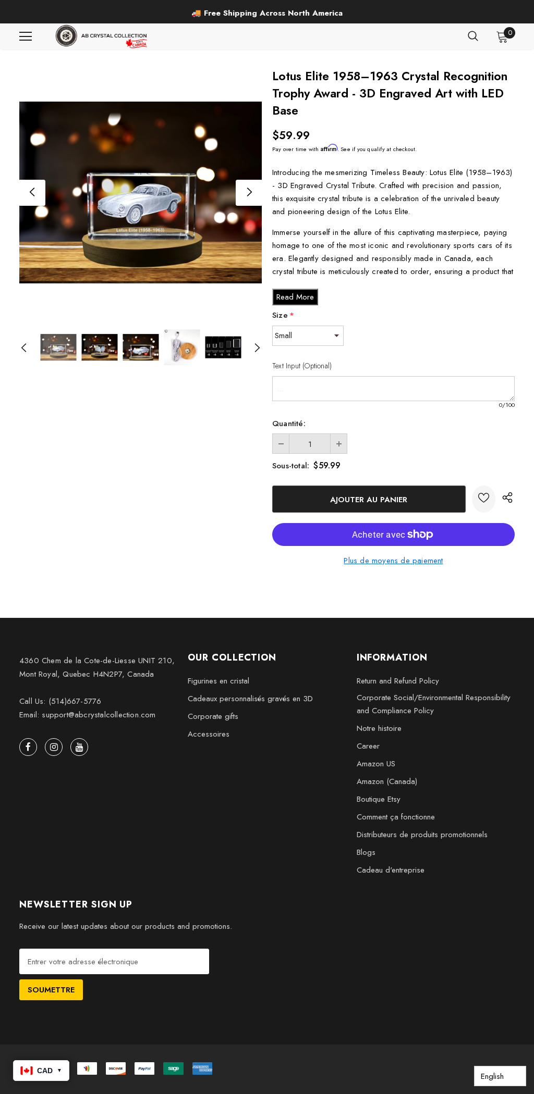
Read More (295, 297)
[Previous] (32, 193)
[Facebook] (28, 747)
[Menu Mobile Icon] (25, 36)
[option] (267, 13)
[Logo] (102, 36)
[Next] (249, 193)
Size (283, 315)
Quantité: (289, 423)
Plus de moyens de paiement (393, 560)
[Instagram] (54, 747)
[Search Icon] (473, 36)
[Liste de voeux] (483, 499)
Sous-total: (290, 465)
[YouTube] (79, 747)
